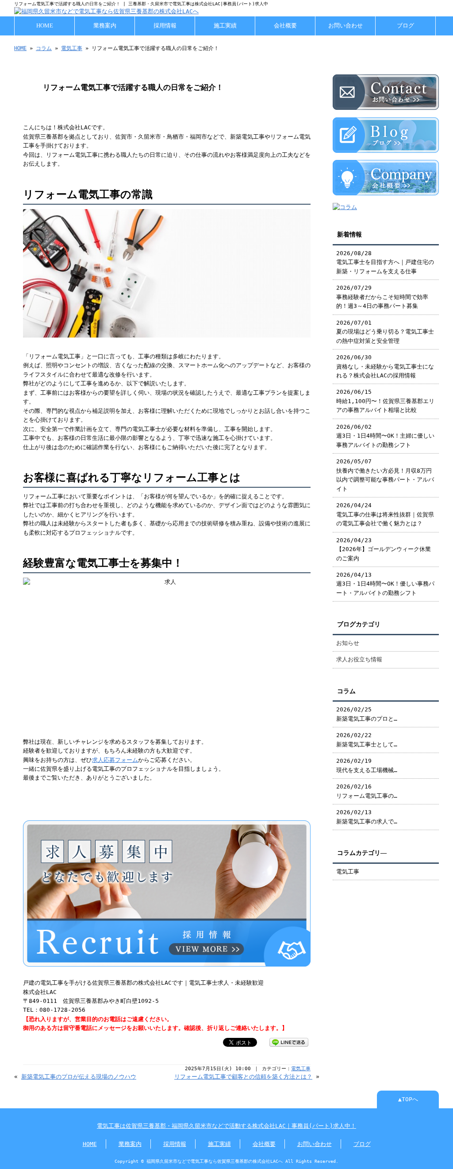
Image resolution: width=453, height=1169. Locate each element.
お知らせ (347, 643)
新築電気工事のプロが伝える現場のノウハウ (78, 1076)
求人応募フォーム (115, 760)
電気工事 (71, 48)
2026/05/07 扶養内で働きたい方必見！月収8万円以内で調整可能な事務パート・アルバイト (385, 475)
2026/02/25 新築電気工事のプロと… (366, 714)
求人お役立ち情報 (359, 659)
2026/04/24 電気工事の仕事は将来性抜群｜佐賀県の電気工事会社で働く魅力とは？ (385, 514)
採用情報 (165, 26)
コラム (44, 48)
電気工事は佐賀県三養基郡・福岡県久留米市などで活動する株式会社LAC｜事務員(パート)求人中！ (226, 1125)
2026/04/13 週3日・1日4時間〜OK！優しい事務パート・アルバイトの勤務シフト (385, 583)
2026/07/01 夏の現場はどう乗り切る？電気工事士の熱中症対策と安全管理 (385, 331)
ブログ (405, 26)
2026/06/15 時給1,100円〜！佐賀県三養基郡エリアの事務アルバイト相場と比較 (385, 400)
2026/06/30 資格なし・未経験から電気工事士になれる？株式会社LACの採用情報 (385, 366)
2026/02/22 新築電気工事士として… (366, 739)
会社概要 (285, 26)
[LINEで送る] (288, 1041)
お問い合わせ (345, 26)
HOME (44, 26)
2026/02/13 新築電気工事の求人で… (366, 816)
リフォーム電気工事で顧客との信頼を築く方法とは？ (243, 1076)
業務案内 (104, 26)
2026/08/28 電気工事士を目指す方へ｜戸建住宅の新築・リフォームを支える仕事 (385, 262)
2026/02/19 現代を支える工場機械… (366, 765)
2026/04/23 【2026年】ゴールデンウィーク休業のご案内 (383, 549)
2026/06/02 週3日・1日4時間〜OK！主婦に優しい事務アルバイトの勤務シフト (385, 435)
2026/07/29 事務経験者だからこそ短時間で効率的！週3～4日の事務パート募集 (382, 296)
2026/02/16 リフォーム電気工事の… (366, 791)
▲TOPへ (408, 1099)
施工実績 (225, 26)
